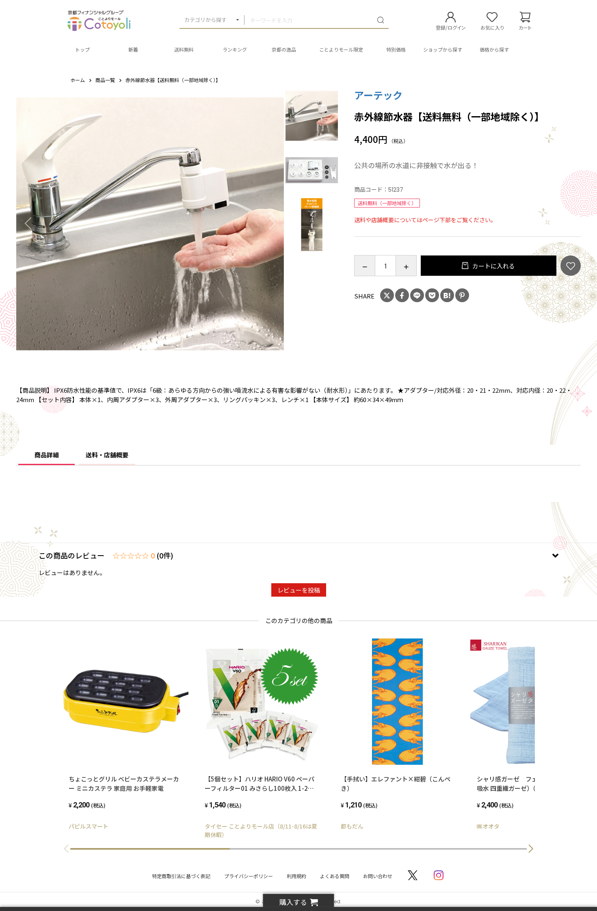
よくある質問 (334, 875)
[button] (531, 849)
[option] (150, 223)
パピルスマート (88, 826)
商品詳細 (47, 454)
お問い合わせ (377, 875)
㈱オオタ (488, 826)
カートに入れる (493, 266)
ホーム (77, 79)
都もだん (352, 826)
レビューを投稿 (298, 590)
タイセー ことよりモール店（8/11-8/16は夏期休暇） (261, 830)
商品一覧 (105, 79)
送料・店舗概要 (107, 454)
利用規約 (296, 875)
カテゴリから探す (205, 20)
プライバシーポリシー (248, 875)
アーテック (378, 95)
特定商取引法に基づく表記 (181, 875)
